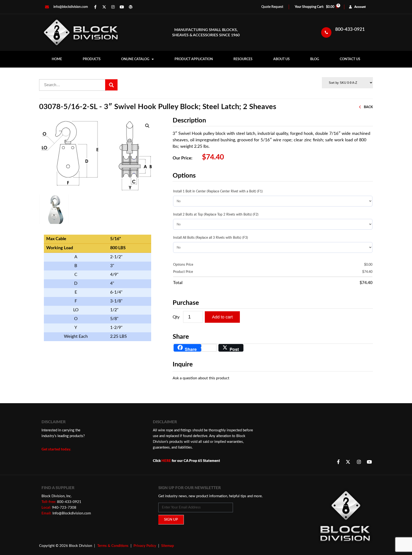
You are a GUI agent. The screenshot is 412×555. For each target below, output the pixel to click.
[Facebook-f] (95, 7)
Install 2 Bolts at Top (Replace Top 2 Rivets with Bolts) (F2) (215, 214)
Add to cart (222, 317)
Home (57, 59)
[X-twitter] (104, 7)
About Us (281, 59)
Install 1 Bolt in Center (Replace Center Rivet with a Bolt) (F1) (218, 191)
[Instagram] (113, 7)
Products (92, 59)
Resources (242, 59)
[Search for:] (72, 85)
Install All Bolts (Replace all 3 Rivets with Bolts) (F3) (210, 237)
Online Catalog (135, 59)
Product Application (194, 59)
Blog (314, 59)
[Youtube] (122, 7)
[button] (147, 126)
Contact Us (350, 59)
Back (368, 107)
